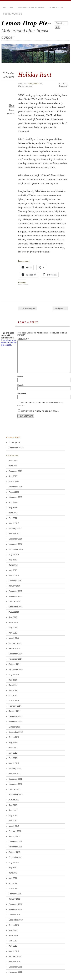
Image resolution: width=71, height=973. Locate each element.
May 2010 (13, 941)
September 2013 (16, 732)
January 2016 (14, 586)
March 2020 (14, 481)
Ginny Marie (34, 84)
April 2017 (13, 518)
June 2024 (13, 466)
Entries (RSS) (14, 442)
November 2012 (15, 784)
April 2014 (13, 695)
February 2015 (15, 643)
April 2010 (13, 946)
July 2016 (13, 560)
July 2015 (13, 617)
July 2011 (13, 868)
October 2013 (14, 727)
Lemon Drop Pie (24, 23)
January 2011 (14, 899)
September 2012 (16, 795)
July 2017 (13, 508)
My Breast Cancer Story (31, 8)
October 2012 (14, 789)
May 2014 (13, 690)
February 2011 (15, 894)
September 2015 (16, 607)
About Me (8, 8)
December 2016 (15, 539)
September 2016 (16, 549)
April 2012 (13, 821)
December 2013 (15, 716)
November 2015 (15, 596)
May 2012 (13, 815)
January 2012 (14, 836)
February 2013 (15, 768)
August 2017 (14, 502)
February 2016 (15, 581)
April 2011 (13, 883)
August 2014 (14, 674)
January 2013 (14, 774)
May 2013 (13, 753)
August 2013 (14, 737)
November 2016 (15, 544)
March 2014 (14, 701)
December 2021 (15, 471)
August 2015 (14, 612)
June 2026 (13, 461)
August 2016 (14, 555)
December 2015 (15, 591)
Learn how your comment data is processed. (9, 342)
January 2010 (14, 962)
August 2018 (14, 492)
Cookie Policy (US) (12, 14)
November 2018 (15, 487)
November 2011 (15, 847)
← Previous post (27, 308)
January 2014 (14, 711)
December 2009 (15, 967)
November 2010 (15, 909)
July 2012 (13, 805)
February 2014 (15, 706)
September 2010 (16, 920)
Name (20, 376)
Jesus (11, 110)
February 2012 (15, 831)
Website (22, 393)
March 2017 (14, 523)
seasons (10, 114)
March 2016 (14, 575)
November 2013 (15, 721)
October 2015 (14, 601)
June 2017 (13, 513)
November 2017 (15, 497)
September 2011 (15, 857)
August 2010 (14, 925)
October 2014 (14, 664)
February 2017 (15, 528)
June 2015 (13, 622)
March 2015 (14, 638)
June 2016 (13, 565)
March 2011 (14, 889)
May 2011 (13, 878)
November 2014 (15, 659)
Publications (56, 8)
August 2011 (14, 862)
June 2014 (13, 685)
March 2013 (14, 763)
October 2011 (14, 852)
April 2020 (13, 476)
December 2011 (15, 842)
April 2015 (13, 633)
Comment (23, 339)
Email (20, 385)
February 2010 (15, 956)
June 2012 (13, 810)
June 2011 (13, 873)
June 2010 (13, 935)
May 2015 (13, 628)
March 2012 (14, 826)
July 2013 (13, 742)
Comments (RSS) (16, 448)
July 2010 (13, 930)
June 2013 (13, 748)
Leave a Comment (63, 85)
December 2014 (15, 654)
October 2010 (14, 915)
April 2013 (13, 758)
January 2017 (14, 534)
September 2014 (16, 669)
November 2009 (15, 972)
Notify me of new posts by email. (40, 411)
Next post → (60, 308)
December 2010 (15, 904)
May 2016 (13, 570)
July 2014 (13, 680)
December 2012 (15, 779)
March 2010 (14, 951)
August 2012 (14, 800)
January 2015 (14, 648)
